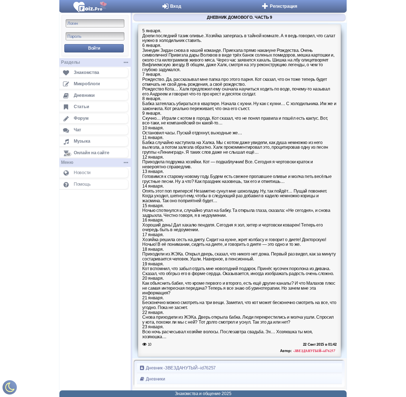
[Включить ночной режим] (9, 388)
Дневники (155, 379)
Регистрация (283, 6)
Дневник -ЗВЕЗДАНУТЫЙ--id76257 (180, 368)
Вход (175, 6)
